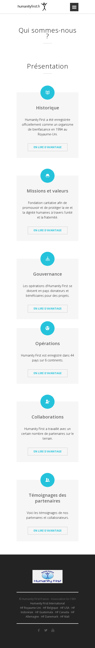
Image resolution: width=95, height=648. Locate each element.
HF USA (64, 608)
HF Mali (64, 616)
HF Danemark (49, 616)
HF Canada (62, 612)
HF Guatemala (44, 612)
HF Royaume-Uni (30, 608)
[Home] (34, 6)
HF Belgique (50, 608)
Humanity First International (47, 603)
